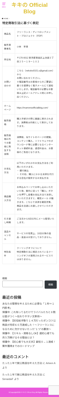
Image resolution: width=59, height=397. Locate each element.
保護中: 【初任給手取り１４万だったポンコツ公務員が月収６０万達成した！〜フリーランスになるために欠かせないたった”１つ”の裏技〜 (29, 324)
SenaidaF (7, 379)
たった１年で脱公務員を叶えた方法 (22, 363)
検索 (4, 278)
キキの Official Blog (29, 8)
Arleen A (50, 363)
